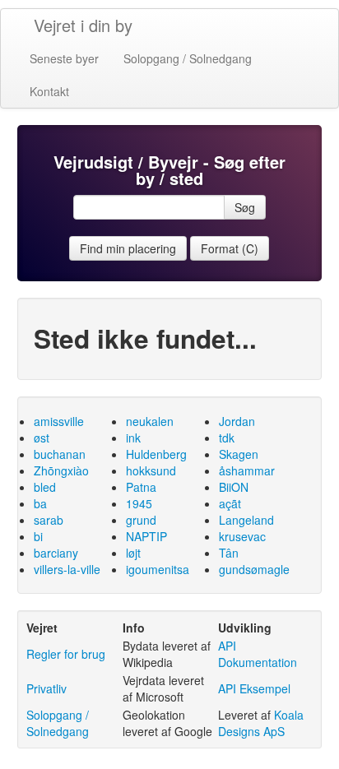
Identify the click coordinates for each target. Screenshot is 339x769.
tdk (227, 437)
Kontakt (49, 91)
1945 (139, 503)
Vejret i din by (83, 25)
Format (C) (229, 248)
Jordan (237, 421)
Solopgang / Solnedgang (187, 58)
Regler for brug (65, 654)
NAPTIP (146, 536)
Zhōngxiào (61, 470)
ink (133, 437)
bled (45, 487)
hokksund (151, 470)
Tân (229, 552)
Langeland (246, 520)
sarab (48, 520)
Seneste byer (64, 58)
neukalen (150, 421)
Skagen (238, 454)
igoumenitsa (157, 569)
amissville (59, 421)
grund (141, 520)
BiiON (233, 487)
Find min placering (128, 248)
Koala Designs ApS (261, 722)
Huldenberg (156, 454)
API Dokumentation (257, 653)
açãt (230, 503)
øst (41, 437)
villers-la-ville (67, 569)
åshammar (247, 470)
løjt (133, 552)
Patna (141, 487)
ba (40, 503)
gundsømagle (254, 569)
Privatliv (46, 688)
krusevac (242, 536)
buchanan (60, 454)
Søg (245, 207)
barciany (56, 552)
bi (38, 536)
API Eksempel (254, 688)
